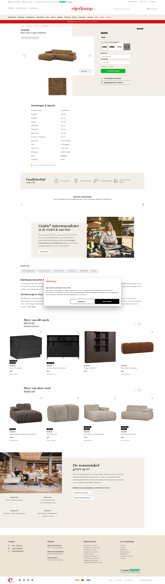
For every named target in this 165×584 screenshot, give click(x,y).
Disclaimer (119, 580)
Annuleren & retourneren (92, 547)
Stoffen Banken (59, 271)
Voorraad (67, 17)
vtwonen (90, 17)
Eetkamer (21, 17)
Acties (102, 17)
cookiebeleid (82, 294)
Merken (60, 17)
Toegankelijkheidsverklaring (93, 562)
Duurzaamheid (125, 552)
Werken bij (123, 549)
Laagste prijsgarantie (91, 552)
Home (22, 26)
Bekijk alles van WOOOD (31, 326)
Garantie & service (90, 549)
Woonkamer (12, 17)
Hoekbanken (44, 26)
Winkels (11, 8)
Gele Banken (72, 271)
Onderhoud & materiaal (91, 558)
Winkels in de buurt (126, 556)
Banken (37, 26)
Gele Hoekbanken (45, 271)
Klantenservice (132, 1)
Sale (96, 17)
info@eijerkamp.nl (18, 551)
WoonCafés (124, 554)
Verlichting (40, 17)
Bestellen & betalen (90, 556)
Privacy (110, 580)
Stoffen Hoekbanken (28, 271)
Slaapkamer (31, 17)
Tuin (47, 17)
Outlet (108, 17)
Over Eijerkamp (127, 541)
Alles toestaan (107, 301)
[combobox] (115, 56)
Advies (53, 17)
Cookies (122, 558)
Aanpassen (81, 301)
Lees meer (32, 306)
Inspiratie (82, 17)
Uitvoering (104, 59)
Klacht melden (89, 554)
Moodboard (153, 1)
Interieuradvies (21, 8)
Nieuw (74, 17)
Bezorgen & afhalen (90, 545)
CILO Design (33, 8)
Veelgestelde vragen (91, 560)
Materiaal (104, 53)
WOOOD (64, 156)
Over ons (123, 545)
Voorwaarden (128, 580)
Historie (122, 547)
